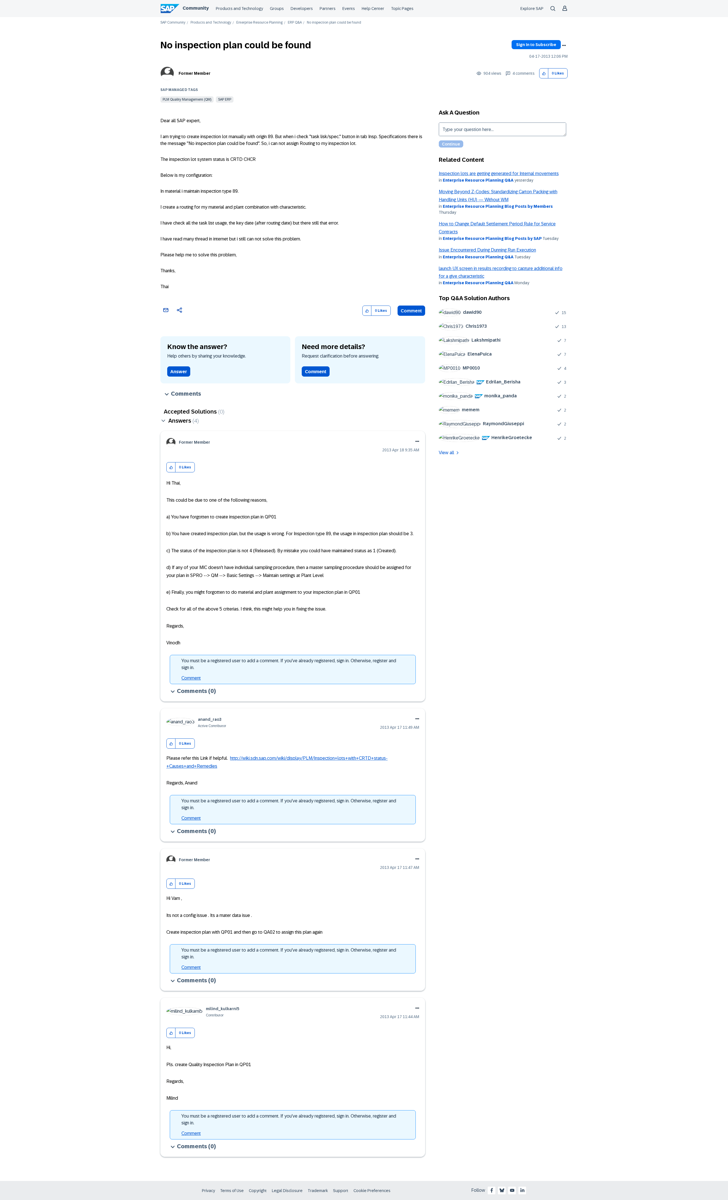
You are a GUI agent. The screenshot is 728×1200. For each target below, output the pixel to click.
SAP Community (172, 22)
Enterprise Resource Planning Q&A (478, 180)
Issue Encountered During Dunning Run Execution (487, 250)
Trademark (318, 1190)
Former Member (194, 73)
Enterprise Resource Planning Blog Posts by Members (498, 206)
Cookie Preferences (371, 1190)
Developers (302, 8)
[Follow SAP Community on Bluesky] (502, 1190)
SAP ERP (224, 99)
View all (446, 452)
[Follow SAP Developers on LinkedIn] (522, 1190)
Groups (277, 8)
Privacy (208, 1190)
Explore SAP (531, 8)
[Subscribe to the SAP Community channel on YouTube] (512, 1190)
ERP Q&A (295, 22)
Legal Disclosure (287, 1190)
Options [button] (564, 45)
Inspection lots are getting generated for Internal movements (499, 173)
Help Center (373, 8)
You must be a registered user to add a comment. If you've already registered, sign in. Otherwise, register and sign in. (288, 664)
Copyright (258, 1190)
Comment (411, 310)
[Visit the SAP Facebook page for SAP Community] (491, 1190)
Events (348, 8)
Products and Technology (239, 8)
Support (340, 1190)
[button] (543, 73)
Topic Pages (402, 8)
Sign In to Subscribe (536, 44)
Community (196, 8)
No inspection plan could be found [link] (334, 22)
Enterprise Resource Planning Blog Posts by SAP (492, 238)
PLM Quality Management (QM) (187, 99)
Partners (328, 8)
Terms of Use (232, 1190)
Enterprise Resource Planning (259, 22)
